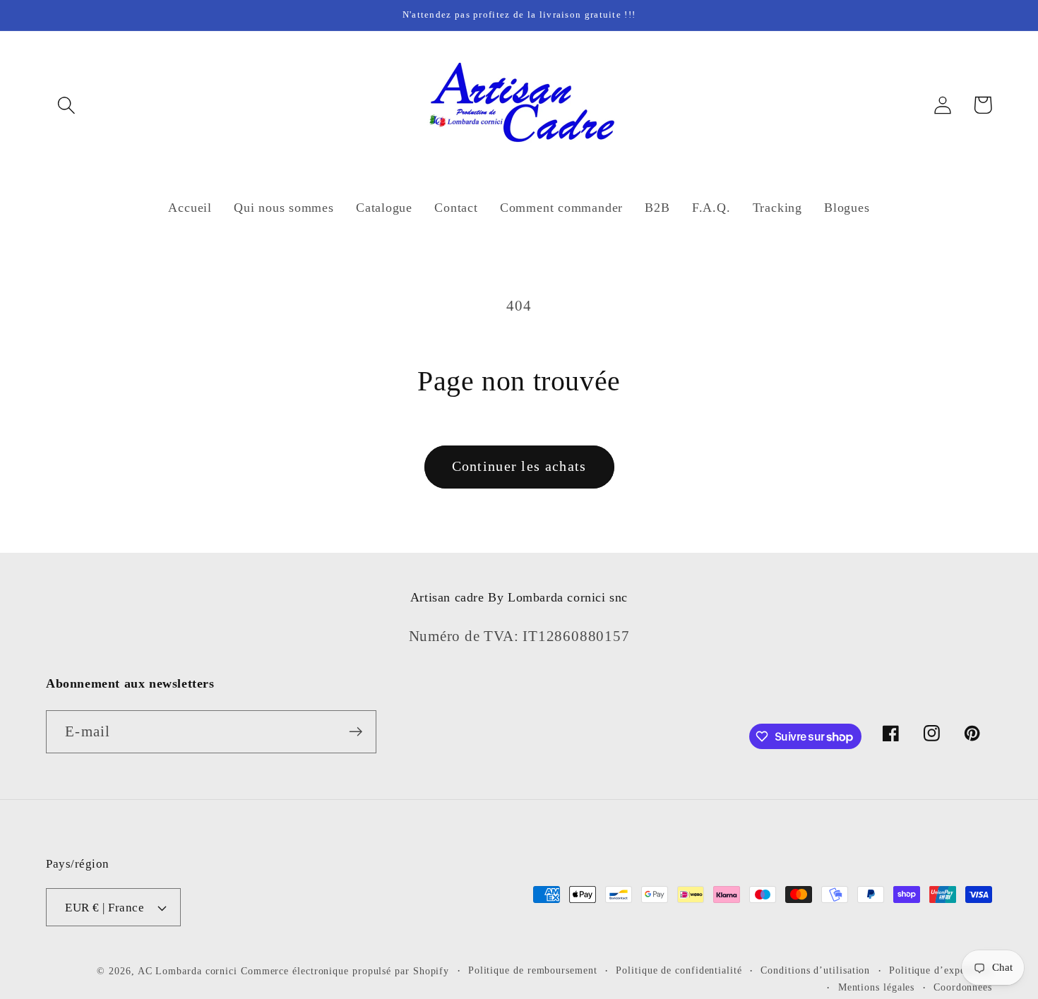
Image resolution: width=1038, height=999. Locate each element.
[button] (66, 105)
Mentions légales (876, 987)
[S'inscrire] (355, 731)
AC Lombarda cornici (187, 970)
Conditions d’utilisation (815, 970)
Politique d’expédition (940, 970)
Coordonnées (962, 987)
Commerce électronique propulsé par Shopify (345, 970)
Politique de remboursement (532, 970)
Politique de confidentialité (678, 970)
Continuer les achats (519, 466)
